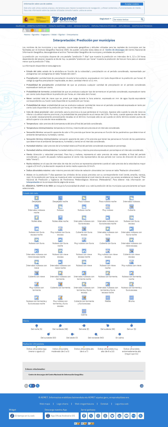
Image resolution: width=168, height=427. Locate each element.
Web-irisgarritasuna (84, 403)
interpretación (33, 182)
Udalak (54, 34)
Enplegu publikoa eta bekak (104, 26)
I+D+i (69, 26)
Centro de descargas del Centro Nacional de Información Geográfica (56, 374)
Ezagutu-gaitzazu (57, 26)
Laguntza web (121, 403)
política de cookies (85, 10)
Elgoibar (62, 34)
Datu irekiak (124, 26)
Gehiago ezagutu (81, 26)
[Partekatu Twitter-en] (37, 386)
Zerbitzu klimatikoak (37, 26)
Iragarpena (45, 34)
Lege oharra (62, 403)
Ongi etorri (104, 18)
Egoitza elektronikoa (142, 26)
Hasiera (27, 34)
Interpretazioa (72, 34)
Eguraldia (20, 26)
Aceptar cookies (132, 4)
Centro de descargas (115, 49)
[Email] (26, 387)
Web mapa (45, 403)
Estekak (104, 403)
